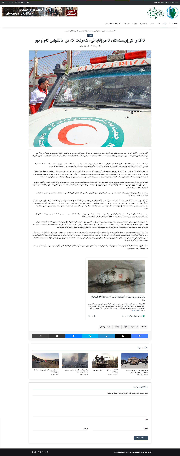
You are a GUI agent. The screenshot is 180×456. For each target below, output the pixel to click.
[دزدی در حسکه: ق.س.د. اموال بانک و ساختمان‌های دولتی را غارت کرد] (134, 360)
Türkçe (173, 2)
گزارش (164, 23)
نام (146, 420)
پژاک (124, 327)
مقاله (158, 23)
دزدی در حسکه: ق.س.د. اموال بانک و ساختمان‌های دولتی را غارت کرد (137, 371)
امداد (143, 327)
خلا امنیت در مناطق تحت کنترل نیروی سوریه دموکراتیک (105, 371)
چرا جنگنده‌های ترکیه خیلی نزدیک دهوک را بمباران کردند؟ (46, 371)
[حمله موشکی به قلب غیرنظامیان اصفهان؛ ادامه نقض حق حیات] (75, 360)
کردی (177, 2)
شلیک (116, 327)
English (168, 2)
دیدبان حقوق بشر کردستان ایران (122, 452)
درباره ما (134, 23)
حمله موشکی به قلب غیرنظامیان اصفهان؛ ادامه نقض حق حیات (76, 371)
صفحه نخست (173, 23)
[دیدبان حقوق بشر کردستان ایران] (162, 12)
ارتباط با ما (126, 23)
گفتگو (152, 23)
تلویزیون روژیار (144, 23)
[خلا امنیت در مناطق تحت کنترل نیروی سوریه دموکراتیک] (105, 360)
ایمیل (146, 428)
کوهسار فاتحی (104, 327)
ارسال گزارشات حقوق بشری (112, 23)
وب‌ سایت (85, 428)
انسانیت (134, 327)
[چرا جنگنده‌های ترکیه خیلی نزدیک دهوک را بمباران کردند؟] (45, 360)
